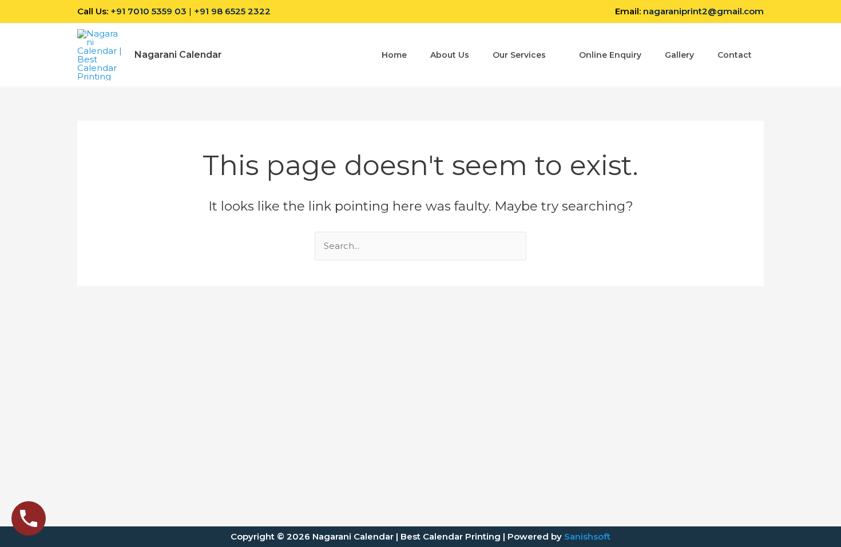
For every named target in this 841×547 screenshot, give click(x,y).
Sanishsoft (587, 536)
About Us (449, 55)
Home (394, 55)
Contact (734, 55)
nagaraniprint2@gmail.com (703, 11)
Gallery (679, 55)
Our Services (519, 55)
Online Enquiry (610, 55)
